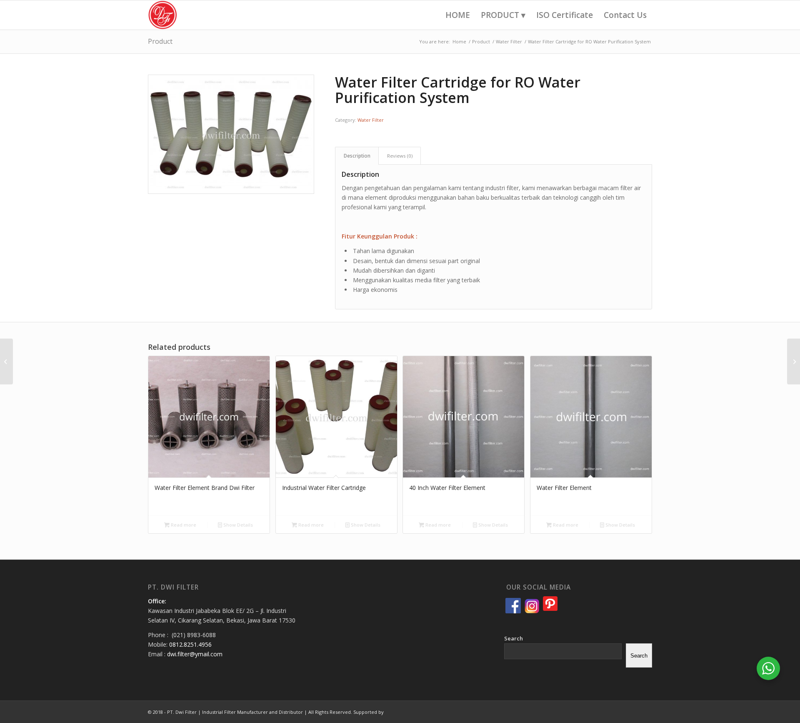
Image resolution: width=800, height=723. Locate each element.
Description (357, 156)
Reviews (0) (399, 156)
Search (513, 638)
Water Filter (371, 120)
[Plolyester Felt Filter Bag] (6, 361)
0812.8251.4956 (190, 644)
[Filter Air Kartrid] (793, 361)
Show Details (237, 525)
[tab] (357, 156)
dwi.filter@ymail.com (194, 654)
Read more (183, 525)
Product (160, 41)
